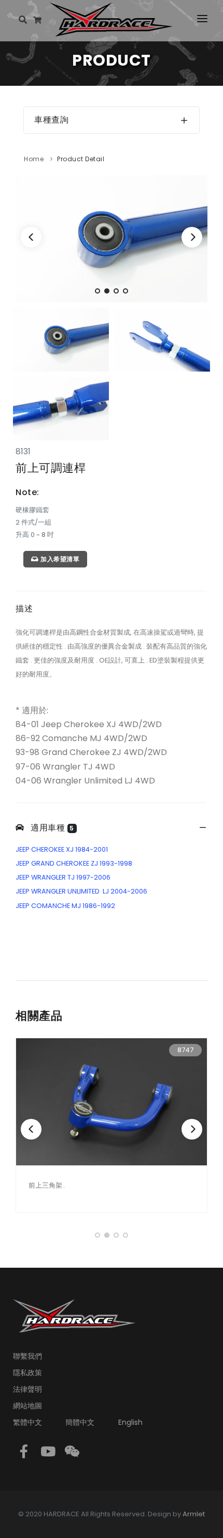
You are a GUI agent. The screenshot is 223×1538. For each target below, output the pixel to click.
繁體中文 (27, 1422)
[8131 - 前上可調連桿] (111, 238)
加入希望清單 (59, 559)
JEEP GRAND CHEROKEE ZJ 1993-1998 (74, 863)
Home (34, 159)
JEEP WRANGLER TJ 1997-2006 (63, 877)
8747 (185, 1050)
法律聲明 (27, 1389)
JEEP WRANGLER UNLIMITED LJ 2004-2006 (81, 891)
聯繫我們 (27, 1356)
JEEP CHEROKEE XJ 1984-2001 (62, 849)
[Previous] (31, 237)
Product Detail (80, 159)
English (130, 1422)
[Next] (192, 237)
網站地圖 (27, 1406)
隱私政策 (27, 1372)
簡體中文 (79, 1422)
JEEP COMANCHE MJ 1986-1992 (65, 905)
